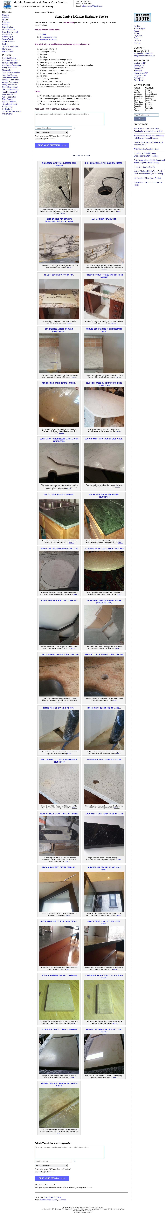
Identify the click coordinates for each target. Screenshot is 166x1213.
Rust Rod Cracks (9, 58)
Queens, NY (138, 68)
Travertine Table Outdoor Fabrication (59, 549)
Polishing (5, 22)
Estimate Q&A (139, 28)
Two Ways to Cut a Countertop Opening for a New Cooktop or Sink (148, 130)
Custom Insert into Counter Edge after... (104, 439)
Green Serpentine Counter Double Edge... (59, 921)
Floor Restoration (9, 94)
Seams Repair (7, 39)
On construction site (48, 37)
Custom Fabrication (52, 1197)
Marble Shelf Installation (104, 219)
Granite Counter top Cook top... (59, 275)
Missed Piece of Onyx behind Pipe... (59, 708)
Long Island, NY (140, 75)
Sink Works (6, 70)
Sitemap (137, 43)
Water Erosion (7, 51)
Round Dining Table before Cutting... (59, 383)
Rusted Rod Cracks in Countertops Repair (148, 183)
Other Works (7, 114)
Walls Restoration (9, 97)
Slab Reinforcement (10, 77)
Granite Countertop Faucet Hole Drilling (104, 654)
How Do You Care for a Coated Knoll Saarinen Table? (148, 143)
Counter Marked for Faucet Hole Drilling (59, 654)
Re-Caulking (7, 109)
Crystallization (7, 27)
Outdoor (43, 34)
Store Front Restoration (11, 111)
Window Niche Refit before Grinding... (59, 867)
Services (62, 1199)
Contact (137, 26)
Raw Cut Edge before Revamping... (59, 495)
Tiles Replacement (9, 92)
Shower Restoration (10, 63)
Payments (138, 35)
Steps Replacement (10, 87)
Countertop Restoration (11, 65)
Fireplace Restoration (10, 80)
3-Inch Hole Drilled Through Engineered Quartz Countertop (146, 154)
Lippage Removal (9, 101)
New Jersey (138, 78)
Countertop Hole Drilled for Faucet (104, 760)
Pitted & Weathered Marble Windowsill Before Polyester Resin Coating (149, 161)
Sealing (5, 44)
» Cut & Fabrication (10, 46)
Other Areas (139, 80)
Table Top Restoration (11, 72)
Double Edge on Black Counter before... (59, 600)
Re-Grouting (7, 106)
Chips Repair (7, 34)
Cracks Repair (7, 37)
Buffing (5, 24)
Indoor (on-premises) (48, 40)
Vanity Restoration (9, 67)
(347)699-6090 (86, 4)
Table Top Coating (9, 75)
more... (62, 213)
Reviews (137, 40)
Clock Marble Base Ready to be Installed (104, 814)
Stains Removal (8, 41)
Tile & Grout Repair (9, 104)
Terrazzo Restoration (10, 89)
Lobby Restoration (9, 84)
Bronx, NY (138, 70)
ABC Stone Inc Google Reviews (146, 149)
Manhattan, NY (140, 63)
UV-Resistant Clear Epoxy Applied (147, 178)
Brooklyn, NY (139, 65)
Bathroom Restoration (11, 60)
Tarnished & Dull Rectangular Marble (59, 1029)
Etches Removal (8, 29)
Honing (5, 20)
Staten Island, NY (141, 73)
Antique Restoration (10, 82)
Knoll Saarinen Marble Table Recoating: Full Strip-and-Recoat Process (149, 136)
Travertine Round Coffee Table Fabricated (104, 549)
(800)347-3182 (86, 1)
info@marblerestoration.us (144, 55)
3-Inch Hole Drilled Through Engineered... (104, 163)
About (136, 31)
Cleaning (5, 15)
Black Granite (7, 99)
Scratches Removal (10, 32)
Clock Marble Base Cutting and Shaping (59, 814)
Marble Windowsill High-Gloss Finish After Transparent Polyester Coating (148, 172)
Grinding (5, 17)
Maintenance (7, 49)
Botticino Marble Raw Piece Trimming (59, 975)
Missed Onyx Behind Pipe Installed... (104, 708)
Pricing (136, 33)
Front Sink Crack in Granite (144, 167)
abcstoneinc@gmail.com (92, 6)
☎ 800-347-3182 (141, 51)
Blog (136, 38)
